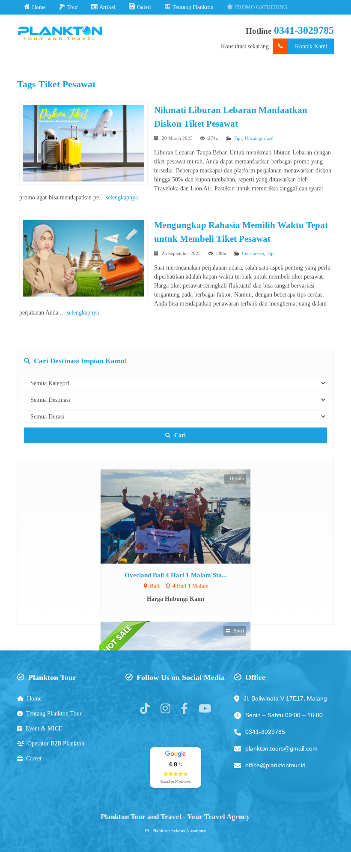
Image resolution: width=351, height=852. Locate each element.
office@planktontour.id (275, 765)
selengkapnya (122, 197)
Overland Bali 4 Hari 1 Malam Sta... (176, 575)
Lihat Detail (183, 516)
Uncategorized (259, 138)
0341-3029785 (304, 30)
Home (34, 698)
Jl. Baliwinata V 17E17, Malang (285, 698)
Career (34, 758)
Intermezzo (253, 253)
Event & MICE (43, 728)
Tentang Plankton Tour (54, 713)
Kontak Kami (311, 46)
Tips (238, 138)
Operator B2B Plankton (55, 743)
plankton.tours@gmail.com (281, 748)
